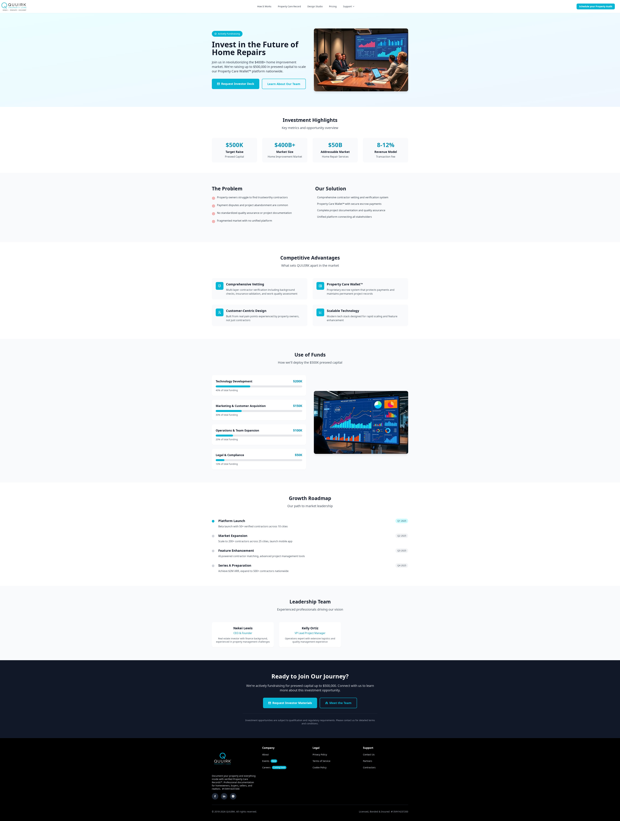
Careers (273, 767)
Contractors (369, 767)
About (265, 754)
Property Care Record (289, 6)
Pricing (333, 6)
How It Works (264, 6)
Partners (367, 760)
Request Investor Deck (237, 84)
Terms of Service (321, 760)
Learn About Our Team (283, 84)
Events (269, 760)
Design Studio (315, 6)
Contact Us (369, 754)
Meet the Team (340, 703)
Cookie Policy (319, 767)
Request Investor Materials (292, 703)
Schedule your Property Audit (595, 6)
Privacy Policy (320, 754)
